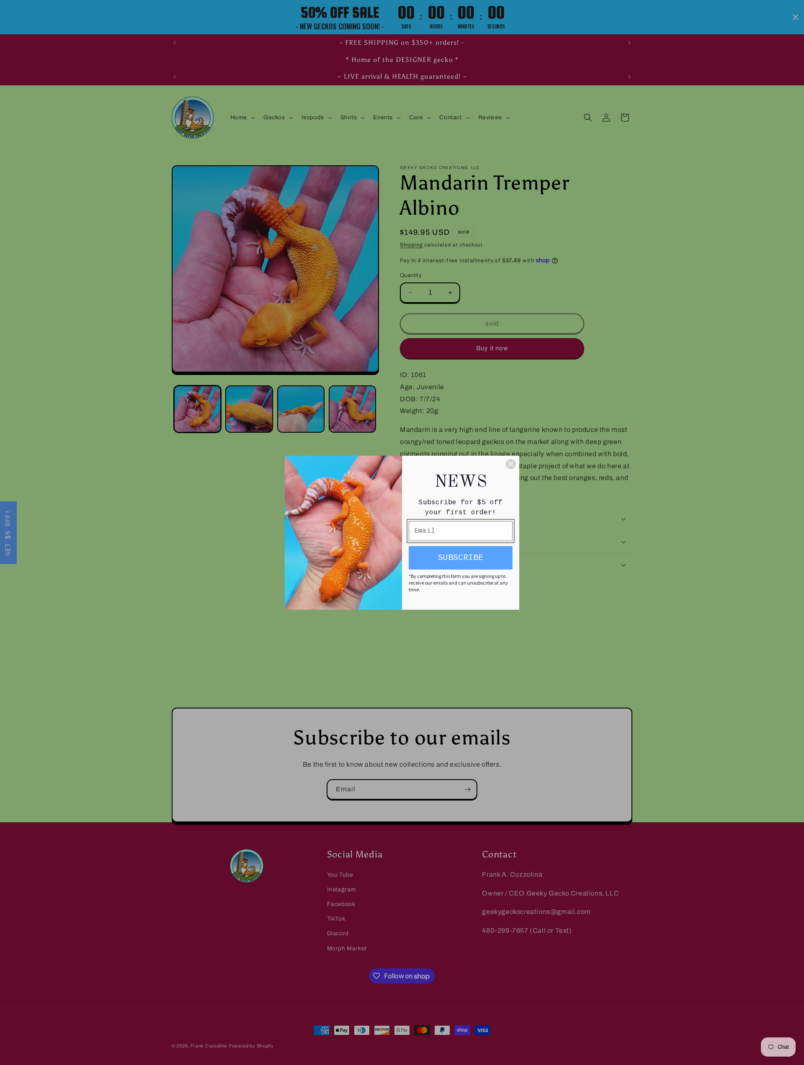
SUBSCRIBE (460, 557)
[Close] (511, 464)
